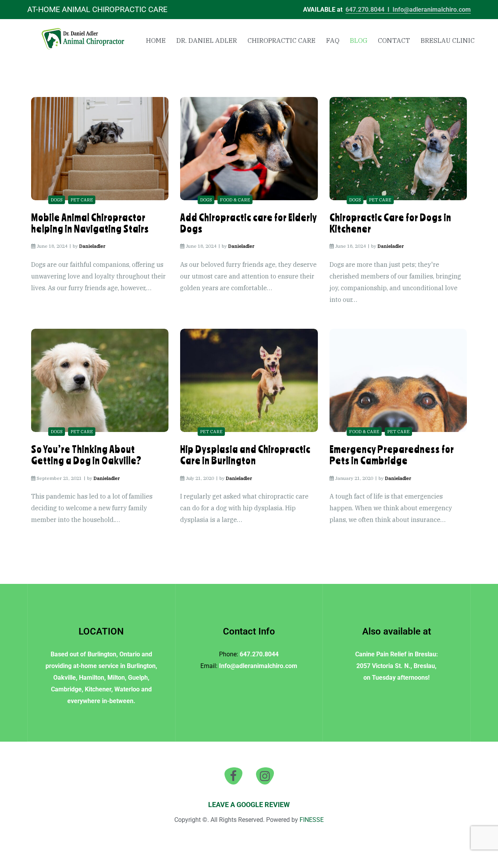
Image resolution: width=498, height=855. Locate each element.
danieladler (92, 246)
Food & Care (235, 200)
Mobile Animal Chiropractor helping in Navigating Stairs (90, 223)
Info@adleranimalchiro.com (432, 9)
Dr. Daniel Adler (206, 40)
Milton (116, 677)
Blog (358, 40)
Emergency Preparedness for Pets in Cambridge (392, 454)
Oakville (64, 677)
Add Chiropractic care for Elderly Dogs (248, 223)
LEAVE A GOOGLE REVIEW (249, 804)
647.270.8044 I (369, 9)
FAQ (332, 40)
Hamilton (91, 677)
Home (156, 40)
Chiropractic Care (281, 40)
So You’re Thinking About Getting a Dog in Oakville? (86, 454)
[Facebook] (233, 776)
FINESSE (312, 819)
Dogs (57, 200)
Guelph (138, 677)
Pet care (81, 200)
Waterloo (127, 689)
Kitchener (98, 689)
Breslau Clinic (448, 40)
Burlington (102, 654)
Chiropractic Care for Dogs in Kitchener (390, 223)
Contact (394, 40)
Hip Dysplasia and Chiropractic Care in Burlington (245, 454)
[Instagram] (265, 776)
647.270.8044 (259, 654)
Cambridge (66, 689)
